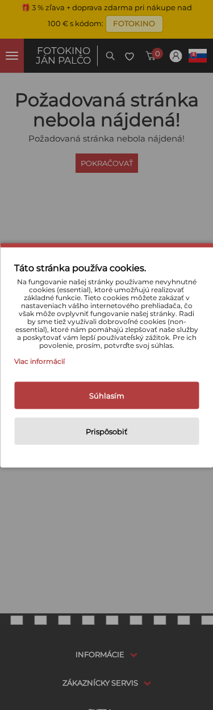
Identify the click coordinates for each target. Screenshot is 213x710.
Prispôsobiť (106, 430)
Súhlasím (106, 395)
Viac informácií (39, 360)
